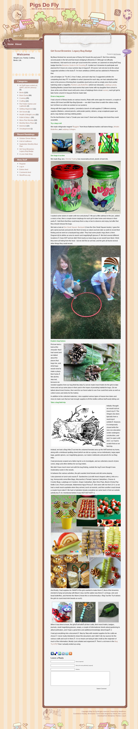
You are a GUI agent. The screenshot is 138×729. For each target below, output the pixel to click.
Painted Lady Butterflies (79, 85)
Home (11, 44)
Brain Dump (23, 95)
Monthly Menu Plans (26, 123)
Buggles (76, 127)
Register (22, 164)
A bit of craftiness (25, 141)
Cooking (22, 98)
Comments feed (25, 172)
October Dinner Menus (27, 138)
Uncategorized (24, 129)
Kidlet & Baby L (25, 117)
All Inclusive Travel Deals (96, 713)
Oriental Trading (71, 159)
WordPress (122, 711)
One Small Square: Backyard (74, 227)
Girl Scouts (23, 112)
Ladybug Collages (68, 129)
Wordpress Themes (114, 716)
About (18, 44)
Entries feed (23, 169)
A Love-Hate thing (25, 154)
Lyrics (124, 713)
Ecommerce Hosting (80, 713)
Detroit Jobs (117, 713)
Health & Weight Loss (27, 115)
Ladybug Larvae (110, 85)
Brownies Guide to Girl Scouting (73, 65)
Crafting (22, 101)
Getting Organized (26, 109)
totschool (22, 126)
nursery (105, 90)
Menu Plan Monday (26, 120)
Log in (21, 167)
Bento (21, 93)
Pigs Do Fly (44, 5)
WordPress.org (24, 175)
